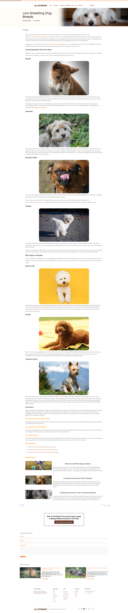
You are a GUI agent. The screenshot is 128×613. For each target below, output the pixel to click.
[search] (90, 5)
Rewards (64, 599)
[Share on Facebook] (105, 505)
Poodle (50, 352)
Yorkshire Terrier (59, 396)
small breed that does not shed (50, 44)
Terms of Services (66, 594)
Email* (22, 541)
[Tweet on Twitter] (107, 505)
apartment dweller (41, 107)
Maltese (36, 243)
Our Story (54, 594)
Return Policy (65, 591)
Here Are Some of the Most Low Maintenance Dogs (43, 452)
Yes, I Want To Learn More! (64, 522)
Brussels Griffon (69, 195)
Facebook (76, 591)
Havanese (98, 148)
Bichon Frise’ (40, 309)
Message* (23, 545)
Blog (53, 599)
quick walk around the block (33, 202)
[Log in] (91, 5)
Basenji (64, 97)
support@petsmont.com (90, 591)
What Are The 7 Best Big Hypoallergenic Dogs (42, 447)
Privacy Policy (65, 596)
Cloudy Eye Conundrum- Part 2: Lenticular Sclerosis (78, 493)
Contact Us (55, 601)
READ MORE (45, 578)
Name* (22, 536)
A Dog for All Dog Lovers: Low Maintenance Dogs (42, 449)
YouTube (76, 594)
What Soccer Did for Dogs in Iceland (77, 464)
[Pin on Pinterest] (109, 505)
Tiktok (76, 596)
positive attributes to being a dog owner (37, 37)
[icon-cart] (93, 5)
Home (54, 591)
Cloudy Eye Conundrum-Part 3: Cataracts (77, 478)
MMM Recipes (55, 596)
